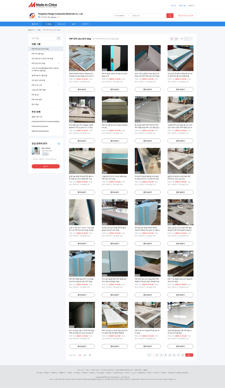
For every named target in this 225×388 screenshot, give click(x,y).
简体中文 (54, 373)
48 (90, 355)
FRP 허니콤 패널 (38, 54)
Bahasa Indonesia (182, 373)
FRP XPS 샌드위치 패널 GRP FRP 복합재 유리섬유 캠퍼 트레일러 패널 (147, 281)
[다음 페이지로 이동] (191, 39)
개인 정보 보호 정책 (107, 370)
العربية (134, 373)
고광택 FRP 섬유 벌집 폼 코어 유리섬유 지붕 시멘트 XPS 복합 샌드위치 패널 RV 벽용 (180, 127)
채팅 (46, 154)
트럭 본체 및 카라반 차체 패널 (42, 58)
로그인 (173, 5)
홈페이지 (35, 24)
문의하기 (85, 24)
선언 (87, 370)
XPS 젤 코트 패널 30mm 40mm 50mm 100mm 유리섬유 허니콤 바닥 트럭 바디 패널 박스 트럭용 (147, 230)
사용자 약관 (94, 370)
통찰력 (145, 370)
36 (85, 355)
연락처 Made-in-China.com (124, 370)
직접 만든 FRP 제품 (39, 90)
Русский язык (118, 373)
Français (77, 373)
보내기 (45, 166)
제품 (49, 24)
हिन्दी (149, 373)
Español (84, 373)
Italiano (109, 373)
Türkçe (163, 373)
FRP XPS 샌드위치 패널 (40, 49)
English (46, 373)
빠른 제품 (138, 370)
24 (80, 355)
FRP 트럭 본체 (37, 99)
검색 (73, 24)
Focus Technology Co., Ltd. (115, 377)
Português (101, 373)
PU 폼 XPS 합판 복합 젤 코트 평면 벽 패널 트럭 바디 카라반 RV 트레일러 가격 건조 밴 (147, 178)
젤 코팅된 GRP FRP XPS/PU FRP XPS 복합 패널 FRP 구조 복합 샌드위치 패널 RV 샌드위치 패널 (147, 127)
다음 (188, 355)
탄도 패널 (35, 104)
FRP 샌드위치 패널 (38, 63)
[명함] (59, 143)
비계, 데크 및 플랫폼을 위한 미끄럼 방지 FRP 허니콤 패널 (45, 69)
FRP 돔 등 (35, 95)
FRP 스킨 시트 (37, 85)
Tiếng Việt (171, 373)
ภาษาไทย (156, 373)
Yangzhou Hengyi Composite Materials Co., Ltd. (60, 14)
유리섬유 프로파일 (38, 80)
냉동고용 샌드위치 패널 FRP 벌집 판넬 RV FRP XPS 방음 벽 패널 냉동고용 (180, 230)
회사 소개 (61, 24)
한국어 (127, 373)
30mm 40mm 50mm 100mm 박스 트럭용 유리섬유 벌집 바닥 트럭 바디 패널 (81, 76)
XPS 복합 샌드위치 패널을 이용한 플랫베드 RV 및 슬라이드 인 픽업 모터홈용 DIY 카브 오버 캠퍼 (82, 127)
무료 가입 (182, 5)
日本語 (70, 373)
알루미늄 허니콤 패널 (39, 75)
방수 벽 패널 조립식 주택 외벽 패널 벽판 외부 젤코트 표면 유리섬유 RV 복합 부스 (81, 332)
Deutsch (92, 373)
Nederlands (141, 373)
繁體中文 (62, 373)
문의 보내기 (82, 89)
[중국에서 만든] (43, 4)
